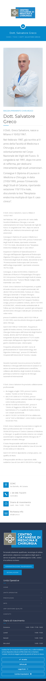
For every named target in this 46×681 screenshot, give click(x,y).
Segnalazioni (12, 572)
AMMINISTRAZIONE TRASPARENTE (18, 566)
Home (8, 37)
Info (5, 603)
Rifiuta (22, 664)
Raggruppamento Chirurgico (18, 111)
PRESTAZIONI (8, 598)
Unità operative (10, 592)
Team (15, 37)
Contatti (7, 614)
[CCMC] (23, 13)
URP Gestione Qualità (12, 608)
